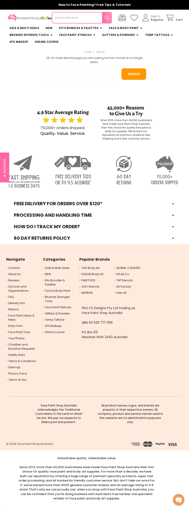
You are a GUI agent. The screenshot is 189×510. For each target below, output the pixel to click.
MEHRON (87, 293)
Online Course (47, 42)
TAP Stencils (124, 280)
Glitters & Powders (118, 35)
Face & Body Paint (124, 28)
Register (157, 19)
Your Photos (16, 338)
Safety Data (16, 355)
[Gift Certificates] (123, 17)
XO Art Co (122, 274)
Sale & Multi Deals (24, 28)
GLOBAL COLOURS (128, 268)
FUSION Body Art (92, 274)
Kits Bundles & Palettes (78, 28)
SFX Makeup (18, 42)
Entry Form (15, 326)
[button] (63, 123)
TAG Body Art (90, 268)
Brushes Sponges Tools (29, 35)
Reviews (14, 280)
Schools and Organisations (18, 289)
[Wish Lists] (135, 17)
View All (121, 293)
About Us (14, 274)
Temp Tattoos (157, 35)
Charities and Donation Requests (21, 347)
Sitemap (14, 367)
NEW (49, 28)
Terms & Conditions (22, 361)
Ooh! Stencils (90, 286)
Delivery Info (16, 303)
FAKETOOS (88, 280)
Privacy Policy (17, 373)
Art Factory (123, 286)
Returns (13, 309)
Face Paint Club (19, 332)
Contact (14, 268)
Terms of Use (17, 380)
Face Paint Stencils (75, 35)
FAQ (11, 297)
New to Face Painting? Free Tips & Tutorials (95, 5)
